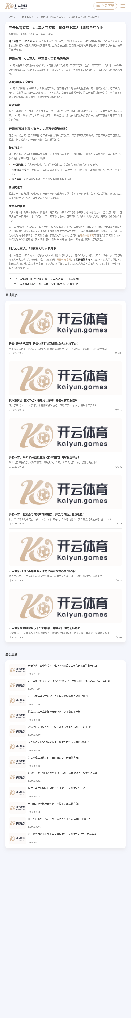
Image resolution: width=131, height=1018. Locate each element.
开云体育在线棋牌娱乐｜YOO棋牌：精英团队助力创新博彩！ (46, 628)
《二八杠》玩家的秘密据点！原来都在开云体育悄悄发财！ (59, 742)
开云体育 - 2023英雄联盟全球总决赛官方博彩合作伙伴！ (43, 571)
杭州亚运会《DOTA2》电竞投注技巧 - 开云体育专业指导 (43, 400)
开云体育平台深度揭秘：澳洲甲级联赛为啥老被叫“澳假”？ (58, 696)
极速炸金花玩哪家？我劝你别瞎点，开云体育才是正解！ (58, 788)
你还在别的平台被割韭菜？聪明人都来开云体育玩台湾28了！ (60, 819)
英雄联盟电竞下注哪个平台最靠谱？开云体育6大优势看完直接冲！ (63, 834)
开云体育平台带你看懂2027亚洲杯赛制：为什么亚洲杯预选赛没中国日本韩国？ (70, 681)
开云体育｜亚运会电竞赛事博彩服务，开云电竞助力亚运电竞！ (47, 514)
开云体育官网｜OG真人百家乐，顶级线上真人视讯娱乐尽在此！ (67, 17)
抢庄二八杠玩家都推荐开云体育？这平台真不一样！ (55, 711)
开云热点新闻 (24, 17)
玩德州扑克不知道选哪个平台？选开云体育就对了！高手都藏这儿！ (64, 773)
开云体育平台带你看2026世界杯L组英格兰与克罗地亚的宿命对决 (62, 665)
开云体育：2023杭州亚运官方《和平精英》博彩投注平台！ (45, 457)
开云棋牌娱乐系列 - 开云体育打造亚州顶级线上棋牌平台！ (48, 284)
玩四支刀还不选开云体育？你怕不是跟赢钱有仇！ (54, 803)
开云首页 (10, 17)
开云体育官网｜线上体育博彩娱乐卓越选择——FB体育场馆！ (50, 278)
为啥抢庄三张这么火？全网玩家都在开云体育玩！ (54, 757)
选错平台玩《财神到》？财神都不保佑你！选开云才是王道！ (60, 727)
